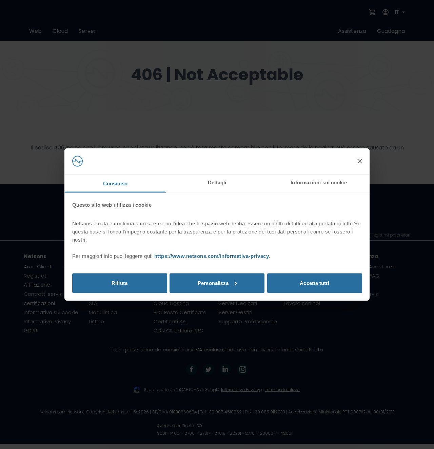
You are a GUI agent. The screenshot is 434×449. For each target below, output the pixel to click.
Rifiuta (119, 283)
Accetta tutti (314, 283)
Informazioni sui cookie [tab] (319, 182)
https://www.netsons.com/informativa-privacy (211, 256)
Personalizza (213, 283)
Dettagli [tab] (217, 182)
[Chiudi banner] (359, 161)
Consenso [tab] (115, 183)
